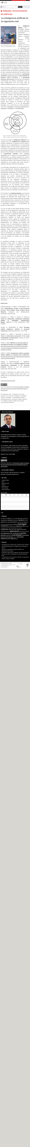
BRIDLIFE (5, 518)
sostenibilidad (16, 535)
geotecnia (8, 524)
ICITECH (10, 526)
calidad (9, 518)
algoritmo (16, 394)
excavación (3, 524)
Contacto (10, 563)
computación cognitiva (16, 399)
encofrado (8, 522)
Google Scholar (5, 480)
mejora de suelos (12, 529)
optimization (21, 531)
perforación (26, 531)
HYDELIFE (4, 526)
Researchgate (5, 488)
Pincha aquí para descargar (8, 380)
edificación (3, 522)
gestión (12, 524)
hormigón (22, 524)
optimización (14, 531)
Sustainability (25, 535)
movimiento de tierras (5, 531)
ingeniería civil (4, 395)
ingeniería (14, 526)
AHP (1, 518)
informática (10, 106)
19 (10, 504)
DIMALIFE (21, 520)
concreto (9, 520)
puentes (3, 535)
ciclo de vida (18, 518)
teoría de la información (21, 106)
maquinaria (4, 529)
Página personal (5, 483)
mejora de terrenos (21, 529)
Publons (3, 484)
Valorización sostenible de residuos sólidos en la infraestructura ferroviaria (13, 550)
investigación (17, 395)
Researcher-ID (5, 486)
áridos (17, 538)
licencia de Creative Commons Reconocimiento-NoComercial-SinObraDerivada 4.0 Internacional (15, 388)
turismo (14, 537)
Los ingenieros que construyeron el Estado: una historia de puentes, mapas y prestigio (15, 557)
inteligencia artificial (7, 400)
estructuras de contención (22, 522)
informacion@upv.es (4, 567)
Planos (7, 563)
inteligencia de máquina (18, 400)
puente (23, 533)
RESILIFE (8, 535)
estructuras (21, 394)
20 (14, 504)
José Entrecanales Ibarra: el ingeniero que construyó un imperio (15, 547)
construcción (15, 520)
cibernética (3, 108)
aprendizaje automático (19, 397)
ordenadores (9, 397)
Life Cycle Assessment (11, 528)
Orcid (3, 481)
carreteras (13, 518)
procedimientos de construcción (11, 533)
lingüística (10, 108)
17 (2, 504)
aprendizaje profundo (6, 399)
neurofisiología (20, 108)
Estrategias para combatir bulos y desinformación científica (15, 544)
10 (2, 502)
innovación (10, 395)
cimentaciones (25, 518)
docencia (26, 520)
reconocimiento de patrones (7, 402)
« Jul (2, 512)
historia (16, 524)
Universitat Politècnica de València (12, 537)
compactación (4, 520)
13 (14, 502)
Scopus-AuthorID (6, 489)
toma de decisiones (7, 537)
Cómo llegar (3, 563)
